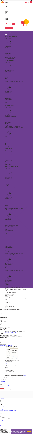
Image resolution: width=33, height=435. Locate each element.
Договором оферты (10, 345)
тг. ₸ (0, 397)
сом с (0, 396)
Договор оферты (2, 402)
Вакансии (2, 411)
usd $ (0, 392)
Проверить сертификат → (6, 363)
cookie (16, 430)
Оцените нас (1, 409)
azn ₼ (1, 391)
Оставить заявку (9, 28)
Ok (29, 431)
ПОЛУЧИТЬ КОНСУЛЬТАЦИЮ (3, 344)
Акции (8, 0)
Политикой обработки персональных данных (26, 389)
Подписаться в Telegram (7, 332)
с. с (0, 395)
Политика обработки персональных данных (9, 402)
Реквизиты (15, 402)
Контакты (5, 411)
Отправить (2, 388)
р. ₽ (0, 394)
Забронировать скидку (2, 381)
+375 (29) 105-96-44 (27, 1)
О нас (6, 0)
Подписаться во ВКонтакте (13, 332)
